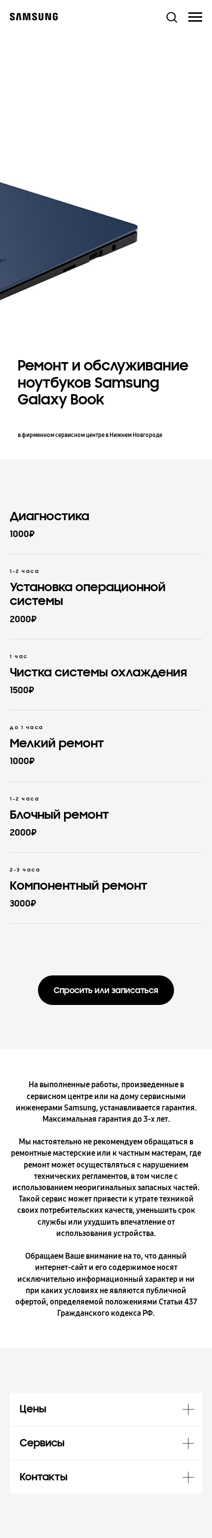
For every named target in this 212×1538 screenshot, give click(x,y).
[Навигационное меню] (195, 17)
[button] (171, 17)
